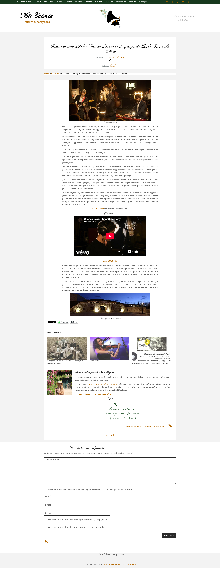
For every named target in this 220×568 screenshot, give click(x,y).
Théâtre (78, 2)
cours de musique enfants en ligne (102, 384)
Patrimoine (121, 2)
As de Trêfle (94, 361)
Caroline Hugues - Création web (119, 564)
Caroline (113, 66)
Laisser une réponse (115, 57)
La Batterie (110, 261)
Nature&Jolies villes (104, 2)
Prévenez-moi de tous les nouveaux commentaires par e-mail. (79, 519)
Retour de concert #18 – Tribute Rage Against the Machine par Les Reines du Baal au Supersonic (151, 362)
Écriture (132, 2)
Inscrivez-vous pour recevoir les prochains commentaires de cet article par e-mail (89, 490)
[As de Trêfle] (109, 348)
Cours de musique (23, 2)
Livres (69, 2)
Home (46, 74)
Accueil (110, 435)
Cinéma (88, 2)
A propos (143, 2)
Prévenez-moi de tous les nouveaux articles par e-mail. (75, 527)
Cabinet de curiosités (43, 2)
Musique (59, 2)
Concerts (55, 74)
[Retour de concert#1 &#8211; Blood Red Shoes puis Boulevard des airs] (67, 348)
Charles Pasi (98, 209)
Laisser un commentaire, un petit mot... (146, 426)
